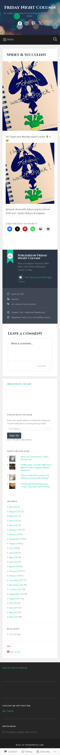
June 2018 (13, 553)
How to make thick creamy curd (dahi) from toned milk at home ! (35, 477)
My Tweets (8, 711)
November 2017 (16, 585)
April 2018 (13, 562)
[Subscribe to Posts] (8, 652)
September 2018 (16, 539)
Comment (41, 366)
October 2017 (15, 589)
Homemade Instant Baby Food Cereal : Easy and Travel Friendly (35, 485)
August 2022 (15, 511)
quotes (32, 304)
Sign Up (14, 435)
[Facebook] (19, 23)
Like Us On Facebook (15, 668)
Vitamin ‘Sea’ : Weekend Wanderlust (28, 312)
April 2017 (13, 617)
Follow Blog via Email (19, 415)
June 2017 (13, 608)
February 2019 (15, 530)
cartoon (18, 304)
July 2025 (13, 507)
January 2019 (15, 534)
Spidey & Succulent (26, 54)
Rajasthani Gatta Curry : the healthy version (30, 317)
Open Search (54, 39)
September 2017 (16, 594)
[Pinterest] (33, 23)
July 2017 (13, 603)
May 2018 (13, 557)
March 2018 (14, 566)
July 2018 (13, 548)
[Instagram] (26, 23)
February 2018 (15, 571)
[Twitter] (40, 23)
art (12, 304)
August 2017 (14, 599)
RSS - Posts (15, 652)
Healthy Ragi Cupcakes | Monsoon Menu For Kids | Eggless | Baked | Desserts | (36, 468)
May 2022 (13, 516)
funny (25, 304)
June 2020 (13, 521)
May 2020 (13, 525)
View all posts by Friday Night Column (35, 279)
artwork (15, 299)
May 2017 (13, 612)
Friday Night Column (30, 7)
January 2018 (15, 576)
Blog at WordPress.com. (30, 745)
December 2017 (16, 580)
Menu (10, 39)
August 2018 (14, 543)
